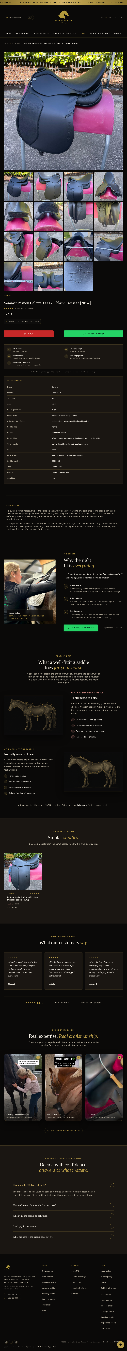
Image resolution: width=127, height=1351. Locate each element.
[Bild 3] (78, 186)
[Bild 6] (48, 216)
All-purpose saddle (108, 1323)
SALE (83, 34)
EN (106, 17)
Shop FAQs (75, 1271)
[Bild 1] (18, 186)
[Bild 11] (78, 246)
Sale (44, 1310)
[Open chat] (120, 1344)
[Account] (115, 17)
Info (116, 34)
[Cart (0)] (120, 17)
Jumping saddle (48, 1288)
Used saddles (41, 34)
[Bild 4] (108, 186)
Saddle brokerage (100, 34)
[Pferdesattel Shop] (63, 17)
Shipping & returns (78, 1288)
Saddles (16, 43)
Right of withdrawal (108, 1288)
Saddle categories (63, 34)
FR (110, 17)
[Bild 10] (48, 246)
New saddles (23, 34)
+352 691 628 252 (14, 1294)
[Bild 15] (78, 276)
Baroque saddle (48, 1299)
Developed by (108, 1342)
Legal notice (106, 1271)
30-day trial (76, 1282)
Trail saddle (46, 1305)
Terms (103, 1282)
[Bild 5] (18, 216)
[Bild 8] (108, 216)
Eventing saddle (48, 1293)
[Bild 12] (108, 246)
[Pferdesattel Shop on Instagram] (6, 1342)
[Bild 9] (18, 246)
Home (9, 34)
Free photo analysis (82, 628)
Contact (74, 1293)
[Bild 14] (48, 276)
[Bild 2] (48, 186)
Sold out (28, 334)
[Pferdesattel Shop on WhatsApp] (16, 1342)
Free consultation (95, 334)
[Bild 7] (78, 216)
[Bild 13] (18, 276)
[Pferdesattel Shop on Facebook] (11, 1342)
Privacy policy (106, 1277)
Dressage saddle (49, 1282)
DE (102, 17)
